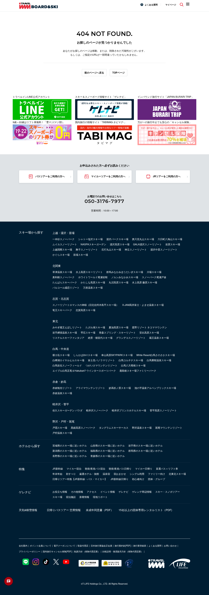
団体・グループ (156, 479)
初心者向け (138, 479)
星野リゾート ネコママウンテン (149, 327)
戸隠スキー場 (59, 427)
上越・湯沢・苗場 (63, 233)
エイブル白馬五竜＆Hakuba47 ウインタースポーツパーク (84, 370)
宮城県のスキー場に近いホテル (69, 445)
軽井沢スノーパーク (97, 410)
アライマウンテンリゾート (90, 388)
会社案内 (23, 545)
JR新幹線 (57, 468)
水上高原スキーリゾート (89, 272)
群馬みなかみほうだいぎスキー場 (124, 272)
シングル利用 (137, 474)
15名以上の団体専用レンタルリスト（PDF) (145, 509)
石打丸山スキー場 (111, 249)
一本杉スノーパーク (63, 239)
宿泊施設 (71, 497)
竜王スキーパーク (62, 310)
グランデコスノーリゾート (131, 337)
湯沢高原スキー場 (119, 244)
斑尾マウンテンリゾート (168, 427)
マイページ (170, 4)
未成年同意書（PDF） (99, 509)
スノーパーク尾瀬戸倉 (154, 277)
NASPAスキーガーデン (93, 244)
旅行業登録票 (139, 545)
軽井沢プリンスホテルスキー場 (129, 410)
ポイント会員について (40, 545)
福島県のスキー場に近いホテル (107, 450)
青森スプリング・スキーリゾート (117, 332)
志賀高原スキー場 (85, 310)
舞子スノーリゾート (87, 249)
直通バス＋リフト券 (167, 468)
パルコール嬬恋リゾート (65, 287)
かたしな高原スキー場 (93, 282)
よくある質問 (151, 4)
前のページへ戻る (94, 72)
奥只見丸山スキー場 (143, 239)
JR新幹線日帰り (119, 479)
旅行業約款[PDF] (123, 545)
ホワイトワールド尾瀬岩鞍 (93, 277)
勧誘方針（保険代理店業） (87, 551)
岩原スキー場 (172, 244)
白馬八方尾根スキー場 (133, 365)
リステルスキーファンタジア (68, 337)
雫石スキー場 (88, 332)
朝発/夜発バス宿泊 (95, 468)
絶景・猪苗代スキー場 (100, 337)
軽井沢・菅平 (60, 404)
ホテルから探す (29, 445)
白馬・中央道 (60, 349)
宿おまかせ (120, 474)
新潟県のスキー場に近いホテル (69, 450)
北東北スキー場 (177, 474)
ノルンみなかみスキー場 (124, 277)
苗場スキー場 (80, 254)
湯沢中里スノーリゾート (163, 249)
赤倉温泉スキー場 (62, 393)
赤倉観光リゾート (62, 388)
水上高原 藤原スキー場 (144, 282)
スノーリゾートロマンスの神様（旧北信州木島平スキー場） (85, 305)
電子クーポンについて (64, 545)
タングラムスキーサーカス (113, 427)
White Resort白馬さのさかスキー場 (155, 355)
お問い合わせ (170, 545)
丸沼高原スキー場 (118, 282)
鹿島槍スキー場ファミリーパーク (137, 370)
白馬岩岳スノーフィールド (67, 365)
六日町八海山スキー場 (170, 239)
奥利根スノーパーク (63, 277)
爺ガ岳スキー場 (61, 355)
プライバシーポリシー (29, 551)
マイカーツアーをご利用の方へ (108, 176)
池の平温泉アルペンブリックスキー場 (155, 388)
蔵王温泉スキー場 (159, 337)
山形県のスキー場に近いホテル (107, 445)
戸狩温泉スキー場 (62, 433)
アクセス (92, 491)
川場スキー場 (154, 272)
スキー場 (57, 497)
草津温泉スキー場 (62, 272)
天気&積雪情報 (28, 509)
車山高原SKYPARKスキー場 (117, 355)
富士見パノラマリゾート (101, 360)
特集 (22, 469)
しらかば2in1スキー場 (85, 355)
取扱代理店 (83, 545)
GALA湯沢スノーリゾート (147, 244)
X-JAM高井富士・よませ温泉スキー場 (143, 305)
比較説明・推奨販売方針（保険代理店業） (122, 551)
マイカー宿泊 (74, 468)
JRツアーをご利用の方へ (167, 176)
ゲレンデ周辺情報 (142, 491)
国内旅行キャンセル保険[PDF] (57, 551)
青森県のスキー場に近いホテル (107, 456)
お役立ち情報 (59, 491)
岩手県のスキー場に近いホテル (145, 445)
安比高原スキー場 (149, 332)
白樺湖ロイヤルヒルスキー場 (68, 360)
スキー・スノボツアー (167, 491)
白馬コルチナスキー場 (131, 360)
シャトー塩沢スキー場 (90, 239)
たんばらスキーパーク (64, 282)
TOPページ (118, 72)
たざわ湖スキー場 (95, 327)
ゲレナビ (25, 492)
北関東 (56, 266)
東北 (55, 321)
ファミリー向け (156, 474)
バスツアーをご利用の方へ (50, 176)
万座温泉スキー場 (93, 287)
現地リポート (100, 497)
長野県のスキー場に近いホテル (69, 456)
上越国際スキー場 (62, 249)
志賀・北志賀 (60, 298)
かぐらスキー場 (61, 254)
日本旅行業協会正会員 (101, 545)
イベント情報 (107, 491)
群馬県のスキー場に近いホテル (145, 450)
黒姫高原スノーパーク (83, 427)
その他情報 (77, 491)
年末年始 (57, 474)
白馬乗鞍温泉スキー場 (159, 360)
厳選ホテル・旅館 (89, 474)
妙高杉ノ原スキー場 (120, 388)
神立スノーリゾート (136, 249)
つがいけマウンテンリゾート (101, 365)
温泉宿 (106, 474)
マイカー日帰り (143, 468)
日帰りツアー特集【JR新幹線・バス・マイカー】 (79, 479)
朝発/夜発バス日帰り (120, 468)
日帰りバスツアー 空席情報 (64, 509)
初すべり (71, 474)
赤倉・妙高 (59, 382)
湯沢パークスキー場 (117, 239)
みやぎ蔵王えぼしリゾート (67, 327)
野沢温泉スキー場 (142, 427)
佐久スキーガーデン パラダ (67, 410)
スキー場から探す (31, 232)
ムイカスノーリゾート (64, 244)
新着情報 (84, 497)
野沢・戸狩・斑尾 (63, 421)
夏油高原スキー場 (118, 327)
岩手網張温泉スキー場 (64, 332)
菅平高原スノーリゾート (163, 410)
